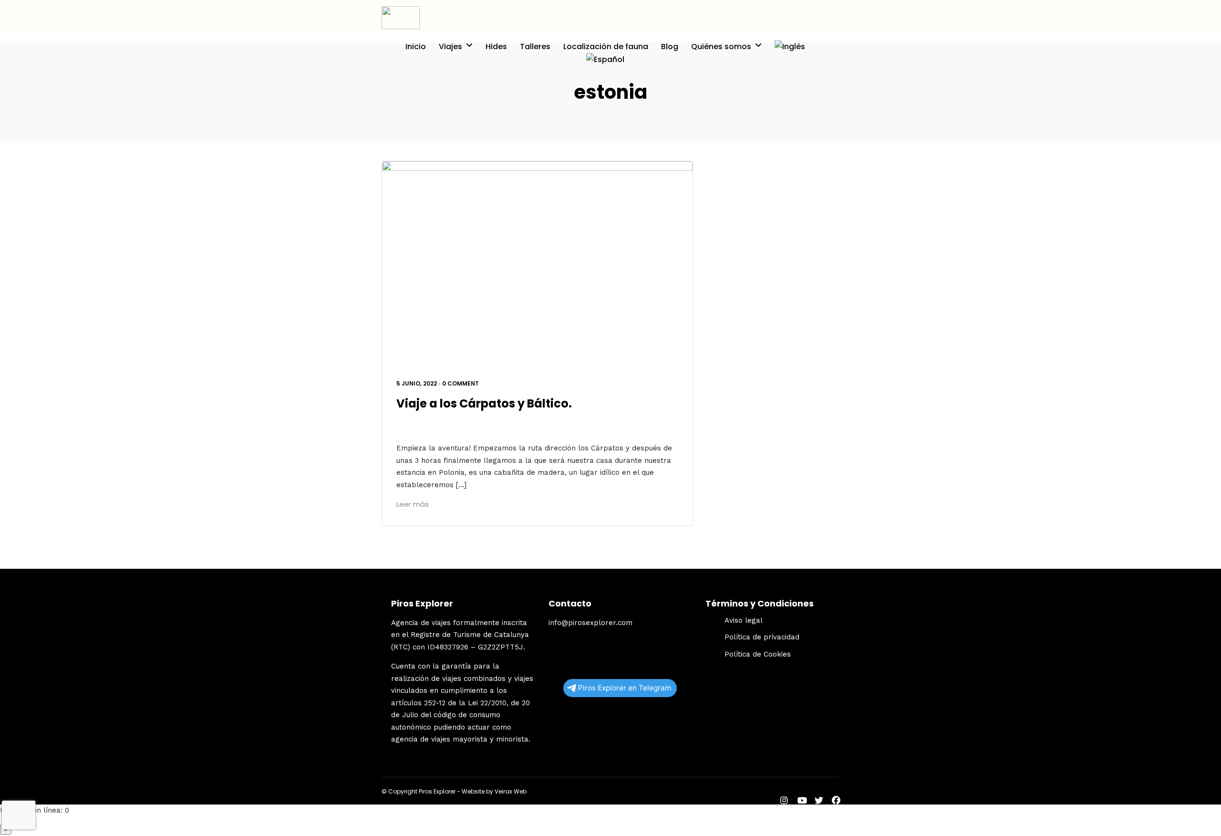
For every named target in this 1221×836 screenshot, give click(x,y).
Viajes (450, 46)
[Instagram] (784, 801)
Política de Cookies (757, 654)
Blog (669, 46)
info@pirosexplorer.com (590, 622)
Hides (496, 46)
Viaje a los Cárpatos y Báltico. (484, 403)
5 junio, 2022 (416, 383)
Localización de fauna (605, 46)
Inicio (415, 46)
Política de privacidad (761, 637)
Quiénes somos (721, 46)
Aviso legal (743, 620)
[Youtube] (802, 801)
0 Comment (460, 383)
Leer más (412, 504)
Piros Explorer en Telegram (624, 687)
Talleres (535, 46)
